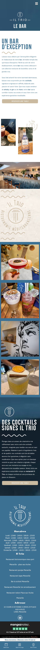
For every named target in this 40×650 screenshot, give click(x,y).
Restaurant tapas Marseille (20, 576)
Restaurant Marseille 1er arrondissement (20, 587)
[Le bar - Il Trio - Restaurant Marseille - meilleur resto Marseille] (20, 377)
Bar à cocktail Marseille (20, 581)
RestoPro (34, 637)
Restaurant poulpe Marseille (20, 570)
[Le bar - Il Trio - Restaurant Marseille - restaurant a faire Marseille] (20, 338)
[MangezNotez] (20, 619)
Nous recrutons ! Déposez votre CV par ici (20, 640)
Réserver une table (20, 101)
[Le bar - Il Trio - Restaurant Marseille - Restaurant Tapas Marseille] (20, 175)
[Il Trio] (20, 625)
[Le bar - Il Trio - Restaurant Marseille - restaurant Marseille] (20, 300)
